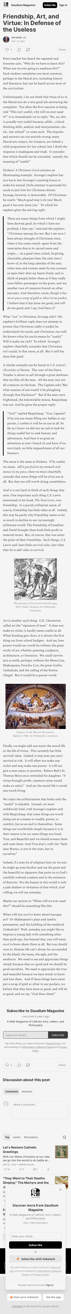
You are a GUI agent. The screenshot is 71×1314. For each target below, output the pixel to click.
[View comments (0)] (19, 49)
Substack (17, 1306)
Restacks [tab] (27, 1091)
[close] (60, 1189)
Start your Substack (25, 1297)
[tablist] (18, 1091)
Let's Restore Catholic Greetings (20, 1150)
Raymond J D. (19, 37)
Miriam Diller (26, 1164)
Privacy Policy (41, 1274)
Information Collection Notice (38, 1047)
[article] (35, 1158)
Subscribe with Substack (38, 1259)
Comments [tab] (11, 1091)
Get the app (53, 1297)
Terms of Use (53, 1043)
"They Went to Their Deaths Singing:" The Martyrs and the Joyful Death (26, 1182)
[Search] (64, 1137)
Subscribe (50, 5)
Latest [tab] (16, 1137)
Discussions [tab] (31, 1137)
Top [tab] (7, 1137)
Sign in (63, 5)
